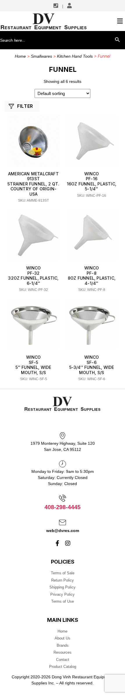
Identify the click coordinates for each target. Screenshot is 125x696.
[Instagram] (68, 543)
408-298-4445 (62, 507)
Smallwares (41, 56)
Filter (25, 106)
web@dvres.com (62, 530)
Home (20, 56)
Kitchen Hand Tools (75, 56)
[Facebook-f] (57, 543)
